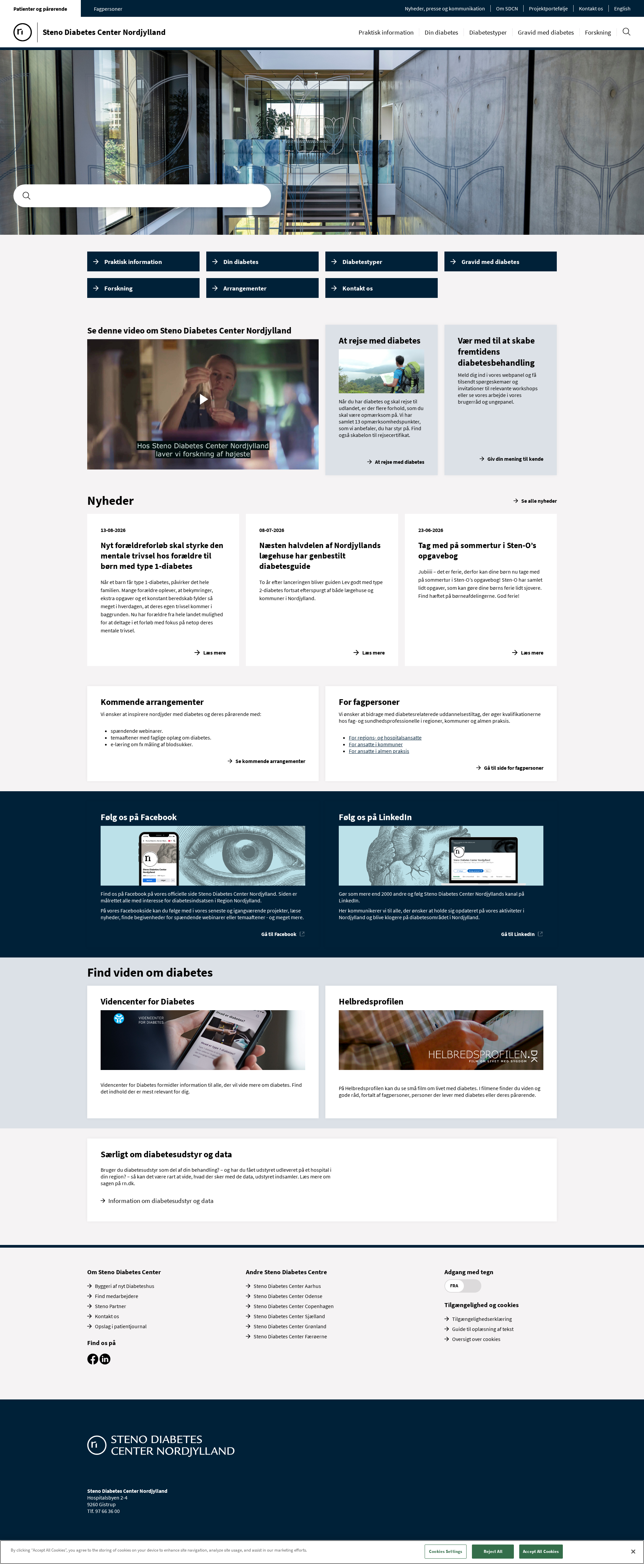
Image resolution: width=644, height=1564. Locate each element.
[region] (322, 1552)
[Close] (633, 1551)
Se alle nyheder (539, 500)
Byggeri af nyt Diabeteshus (124, 1286)
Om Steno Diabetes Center (124, 1272)
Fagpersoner (108, 8)
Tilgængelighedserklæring (482, 1318)
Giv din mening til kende (515, 458)
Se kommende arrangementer (270, 761)
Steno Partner (110, 1306)
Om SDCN (507, 8)
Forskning (598, 32)
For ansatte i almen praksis (379, 751)
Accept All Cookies (541, 1551)
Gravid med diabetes (546, 32)
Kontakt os (591, 8)
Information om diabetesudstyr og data (161, 1201)
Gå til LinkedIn (518, 934)
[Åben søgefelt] (626, 32)
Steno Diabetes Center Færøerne (290, 1336)
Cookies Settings (445, 1551)
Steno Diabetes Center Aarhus (287, 1286)
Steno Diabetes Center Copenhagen (294, 1306)
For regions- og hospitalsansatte (385, 737)
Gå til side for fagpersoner (513, 767)
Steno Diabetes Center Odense (288, 1296)
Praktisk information (386, 32)
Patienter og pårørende (40, 8)
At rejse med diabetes (399, 461)
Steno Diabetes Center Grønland (290, 1326)
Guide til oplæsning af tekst (483, 1329)
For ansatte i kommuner (376, 744)
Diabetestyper (488, 32)
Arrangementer (245, 288)
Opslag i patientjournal (121, 1326)
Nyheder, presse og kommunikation (445, 8)
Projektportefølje (548, 8)
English (622, 8)
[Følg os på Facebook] (92, 1362)
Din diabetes (441, 32)
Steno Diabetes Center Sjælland (289, 1316)
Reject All (493, 1551)
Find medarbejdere (116, 1296)
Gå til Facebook (279, 934)
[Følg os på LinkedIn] (104, 1362)
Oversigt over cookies (476, 1339)
